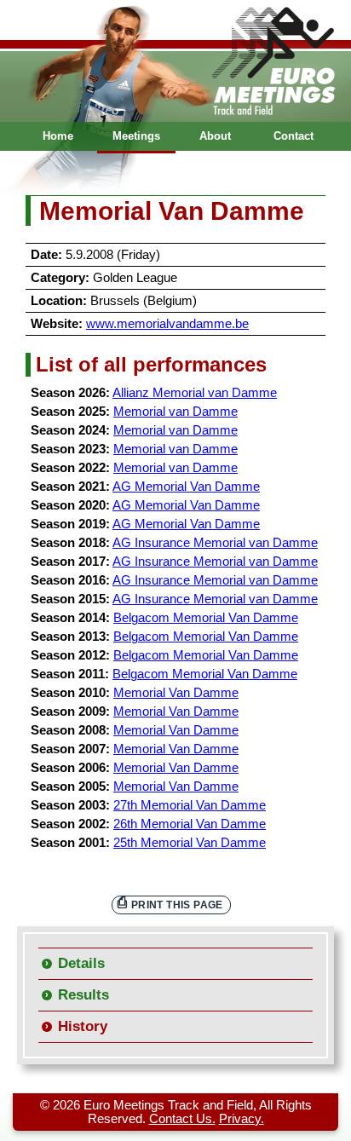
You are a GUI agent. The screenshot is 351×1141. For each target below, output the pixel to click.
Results (83, 995)
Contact (293, 136)
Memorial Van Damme (176, 693)
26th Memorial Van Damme (189, 824)
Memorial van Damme (175, 411)
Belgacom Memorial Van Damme (205, 618)
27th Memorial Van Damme (189, 805)
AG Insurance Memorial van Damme (215, 543)
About (215, 136)
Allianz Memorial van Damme (194, 393)
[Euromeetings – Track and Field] (175, 61)
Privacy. (241, 1119)
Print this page (177, 904)
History (82, 1026)
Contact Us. (182, 1119)
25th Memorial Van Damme (189, 843)
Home (58, 136)
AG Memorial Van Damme (186, 486)
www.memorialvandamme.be (167, 324)
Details (81, 963)
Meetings (136, 136)
